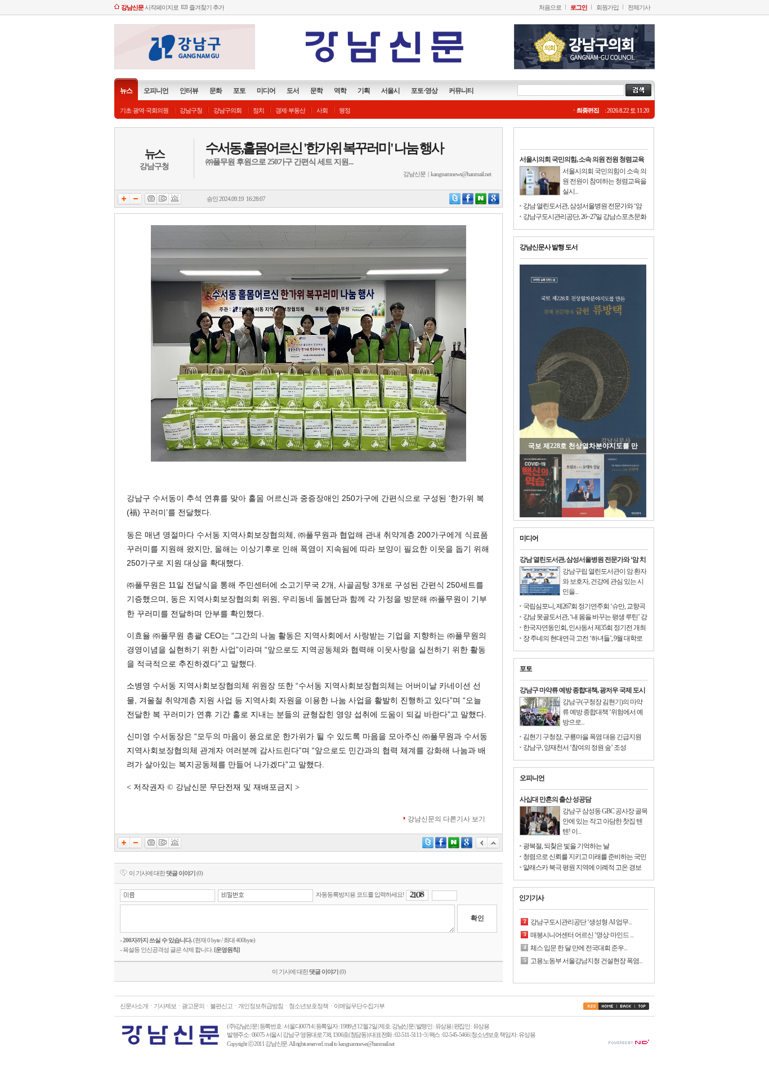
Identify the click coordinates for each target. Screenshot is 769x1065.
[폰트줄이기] (136, 202)
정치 (258, 110)
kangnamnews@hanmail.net (461, 174)
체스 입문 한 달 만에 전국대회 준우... (578, 928)
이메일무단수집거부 (359, 1006)
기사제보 (165, 1006)
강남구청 (191, 110)
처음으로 (550, 7)
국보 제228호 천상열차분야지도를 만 (583, 446)
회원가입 (607, 7)
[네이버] (480, 202)
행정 (344, 110)
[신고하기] (175, 202)
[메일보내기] (163, 202)
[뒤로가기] (482, 846)
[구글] (493, 202)
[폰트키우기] (124, 202)
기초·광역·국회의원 (144, 110)
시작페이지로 (149, 7)
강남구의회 (227, 110)
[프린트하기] (151, 202)
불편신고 (221, 1006)
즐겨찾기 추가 (206, 7)
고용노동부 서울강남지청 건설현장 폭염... (586, 941)
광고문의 (193, 1006)
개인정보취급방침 (260, 1006)
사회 (322, 110)
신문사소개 (134, 1006)
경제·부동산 (290, 110)
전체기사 (639, 7)
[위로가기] (493, 846)
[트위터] (454, 202)
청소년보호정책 (308, 1006)
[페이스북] (467, 202)
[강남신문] (384, 63)
